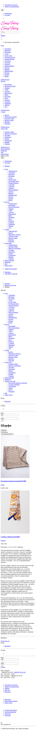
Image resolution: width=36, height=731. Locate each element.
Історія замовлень (10, 712)
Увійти (3, 35)
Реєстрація (13, 269)
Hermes (3, 540)
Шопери (7, 122)
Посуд (10, 390)
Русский (7, 15)
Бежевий (7, 401)
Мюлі (6, 95)
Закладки (8, 713)
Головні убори (9, 132)
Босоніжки (8, 84)
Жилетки (8, 50)
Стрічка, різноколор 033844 (10, 537)
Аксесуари (4, 128)
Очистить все (5, 641)
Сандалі (7, 91)
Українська (8, 13)
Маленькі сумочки (11, 117)
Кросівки (8, 96)
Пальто (7, 74)
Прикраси (8, 137)
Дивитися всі (5, 79)
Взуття (3, 81)
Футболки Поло (10, 57)
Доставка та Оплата (11, 5)
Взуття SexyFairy (10, 86)
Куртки (7, 73)
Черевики (8, 103)
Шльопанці (8, 93)
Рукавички (8, 140)
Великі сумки (9, 120)
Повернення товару (11, 701)
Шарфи (7, 142)
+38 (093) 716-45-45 (11, 274)
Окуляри (7, 135)
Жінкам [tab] (7, 166)
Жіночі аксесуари (10, 285)
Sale (2, 152)
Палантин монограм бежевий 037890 (13, 481)
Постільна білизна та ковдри (17, 383)
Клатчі (7, 115)
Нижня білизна (9, 59)
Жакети (7, 69)
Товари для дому (10, 381)
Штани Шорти (9, 66)
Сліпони (7, 102)
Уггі (6, 107)
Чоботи (7, 105)
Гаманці (7, 144)
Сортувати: (4, 432)
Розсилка (8, 715)
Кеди (6, 98)
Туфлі (6, 89)
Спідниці (8, 61)
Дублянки (8, 49)
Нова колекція (5, 149)
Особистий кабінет (11, 710)
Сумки (3, 112)
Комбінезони (9, 71)
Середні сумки (9, 118)
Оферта (7, 688)
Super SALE (5, 154)
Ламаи (10, 388)
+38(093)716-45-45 (19, 672)
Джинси (7, 64)
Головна (7, 283)
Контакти (8, 272)
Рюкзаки (7, 123)
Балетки (7, 100)
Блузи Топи (8, 55)
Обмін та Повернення (12, 6)
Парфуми (4, 150)
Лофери (7, 88)
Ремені (7, 139)
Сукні (6, 54)
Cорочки (7, 62)
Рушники (11, 391)
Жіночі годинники (11, 133)
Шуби (7, 76)
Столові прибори (14, 384)
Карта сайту (8, 703)
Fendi (2, 485)
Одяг (2, 45)
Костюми (8, 52)
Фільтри (4, 430)
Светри (7, 68)
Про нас (7, 690)
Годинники (12, 386)
